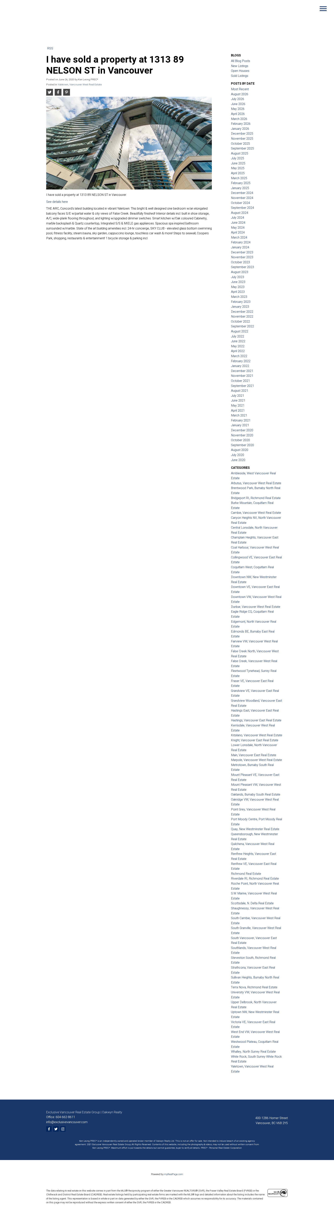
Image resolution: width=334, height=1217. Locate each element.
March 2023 (239, 297)
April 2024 (238, 232)
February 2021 (240, 420)
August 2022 (239, 331)
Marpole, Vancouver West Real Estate (256, 760)
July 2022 (237, 336)
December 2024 (242, 193)
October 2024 (240, 203)
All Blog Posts (240, 61)
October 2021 (240, 381)
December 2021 (242, 371)
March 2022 (239, 356)
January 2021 (240, 425)
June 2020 (238, 460)
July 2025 (237, 158)
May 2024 (238, 227)
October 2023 (240, 262)
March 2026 (239, 119)
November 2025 (242, 138)
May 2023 (238, 287)
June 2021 (238, 400)
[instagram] (63, 1129)
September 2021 (242, 386)
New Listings (239, 66)
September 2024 (242, 208)
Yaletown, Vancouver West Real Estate (80, 85)
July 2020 (237, 455)
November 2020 (242, 435)
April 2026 (238, 114)
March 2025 (239, 178)
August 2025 (239, 153)
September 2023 (242, 267)
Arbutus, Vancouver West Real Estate (256, 483)
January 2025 (240, 188)
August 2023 (239, 272)
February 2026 (240, 123)
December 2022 (242, 311)
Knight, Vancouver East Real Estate (254, 740)
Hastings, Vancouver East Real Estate (256, 720)
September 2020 (242, 445)
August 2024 (239, 213)
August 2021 (239, 390)
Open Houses (240, 71)
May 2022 (238, 346)
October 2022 (240, 321)
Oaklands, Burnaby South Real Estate (255, 794)
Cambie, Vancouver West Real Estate (256, 512)
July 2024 (237, 217)
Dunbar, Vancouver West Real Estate (255, 607)
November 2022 (242, 316)
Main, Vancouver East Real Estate (253, 755)
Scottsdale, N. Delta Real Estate (252, 903)
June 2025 (238, 163)
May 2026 (238, 109)
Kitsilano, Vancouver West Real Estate (256, 735)
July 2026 (237, 99)
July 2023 (237, 277)
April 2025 (238, 173)
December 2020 (242, 430)
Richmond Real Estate (246, 873)
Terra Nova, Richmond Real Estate (254, 987)
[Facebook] (49, 1129)
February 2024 (240, 242)
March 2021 (239, 415)
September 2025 (242, 148)
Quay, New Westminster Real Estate (255, 829)
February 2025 (240, 183)
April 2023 (238, 292)
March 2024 (239, 237)
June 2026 (238, 104)
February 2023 (240, 302)
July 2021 (237, 395)
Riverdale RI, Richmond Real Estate (255, 878)
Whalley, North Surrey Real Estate (253, 1051)
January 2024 (240, 247)
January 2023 (240, 306)
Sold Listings (239, 76)
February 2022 (240, 361)
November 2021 (242, 376)
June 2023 (238, 282)
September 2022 (242, 326)
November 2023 (242, 257)
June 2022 (238, 341)
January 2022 (240, 366)
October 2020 (240, 440)
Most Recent (240, 89)
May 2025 (238, 168)
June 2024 (238, 222)
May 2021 (238, 405)
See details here (57, 202)
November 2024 (242, 198)
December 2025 (242, 133)
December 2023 (242, 252)
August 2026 (239, 94)
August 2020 (239, 450)
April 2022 (238, 351)
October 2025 (240, 143)
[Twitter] (56, 1129)
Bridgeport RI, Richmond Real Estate (256, 498)
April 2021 (238, 410)
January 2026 (240, 129)
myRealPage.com (173, 1174)
